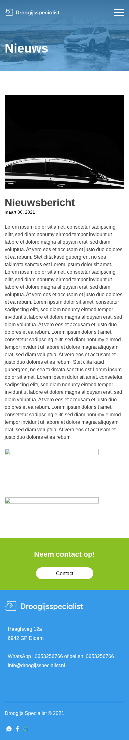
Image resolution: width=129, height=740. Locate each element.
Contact (64, 573)
